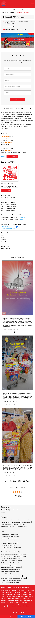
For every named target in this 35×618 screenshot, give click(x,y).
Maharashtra (21, 217)
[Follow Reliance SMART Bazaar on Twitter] (16, 613)
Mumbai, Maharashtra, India (8, 228)
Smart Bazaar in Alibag (23, 590)
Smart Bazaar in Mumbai (12, 608)
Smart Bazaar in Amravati (20, 592)
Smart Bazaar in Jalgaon (15, 604)
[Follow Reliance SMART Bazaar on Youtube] (21, 613)
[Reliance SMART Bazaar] (3, 3)
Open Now (23, 29)
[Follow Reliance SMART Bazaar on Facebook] (11, 613)
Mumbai (20, 219)
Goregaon (3, 512)
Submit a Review (12, 156)
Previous (2, 493)
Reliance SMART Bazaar (17, 487)
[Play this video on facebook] (17, 288)
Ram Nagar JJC (14, 510)
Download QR (6, 190)
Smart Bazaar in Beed (17, 596)
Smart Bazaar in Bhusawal (14, 598)
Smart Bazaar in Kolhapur (14, 606)
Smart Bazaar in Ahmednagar (8, 590)
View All (3, 156)
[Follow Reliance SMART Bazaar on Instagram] (19, 613)
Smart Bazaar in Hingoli (13, 602)
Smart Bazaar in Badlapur (20, 594)
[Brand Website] (24, 613)
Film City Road (5, 510)
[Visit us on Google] (14, 613)
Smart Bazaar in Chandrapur (15, 600)
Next (32, 493)
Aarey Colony (23, 510)
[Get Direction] (17, 228)
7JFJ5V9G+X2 (4, 226)
